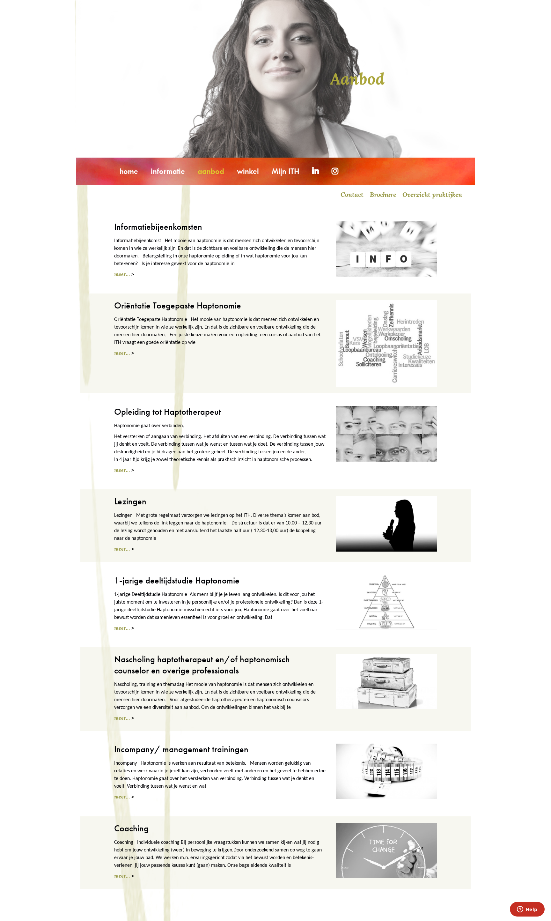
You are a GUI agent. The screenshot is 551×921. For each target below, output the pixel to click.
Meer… (122, 274)
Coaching (131, 828)
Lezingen (130, 501)
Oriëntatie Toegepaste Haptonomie (177, 305)
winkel (248, 171)
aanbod (211, 171)
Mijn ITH (285, 171)
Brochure (383, 194)
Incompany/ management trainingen (181, 749)
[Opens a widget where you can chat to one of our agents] (527, 910)
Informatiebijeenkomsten (158, 226)
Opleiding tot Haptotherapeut (167, 411)
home (129, 171)
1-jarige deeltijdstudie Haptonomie (176, 580)
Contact (352, 194)
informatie (168, 171)
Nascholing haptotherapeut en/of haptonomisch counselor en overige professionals (202, 665)
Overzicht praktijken (432, 194)
